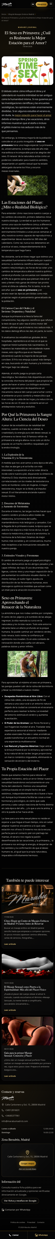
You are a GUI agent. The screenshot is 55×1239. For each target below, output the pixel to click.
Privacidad (31, 1222)
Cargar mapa (27, 1163)
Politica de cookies (18, 1222)
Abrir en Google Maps (27, 1169)
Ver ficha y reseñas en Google (20, 1200)
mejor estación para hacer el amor (33, 115)
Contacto (40, 1222)
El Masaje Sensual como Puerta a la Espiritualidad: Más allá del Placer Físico (25, 988)
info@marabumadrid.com (15, 1121)
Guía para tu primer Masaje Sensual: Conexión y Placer (18, 1054)
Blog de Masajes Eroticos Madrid (21, 14)
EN (33, 4)
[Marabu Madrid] (7, 4)
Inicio (4, 14)
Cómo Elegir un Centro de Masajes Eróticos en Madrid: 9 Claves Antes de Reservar (26, 922)
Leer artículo (10, 944)
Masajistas (41, 4)
